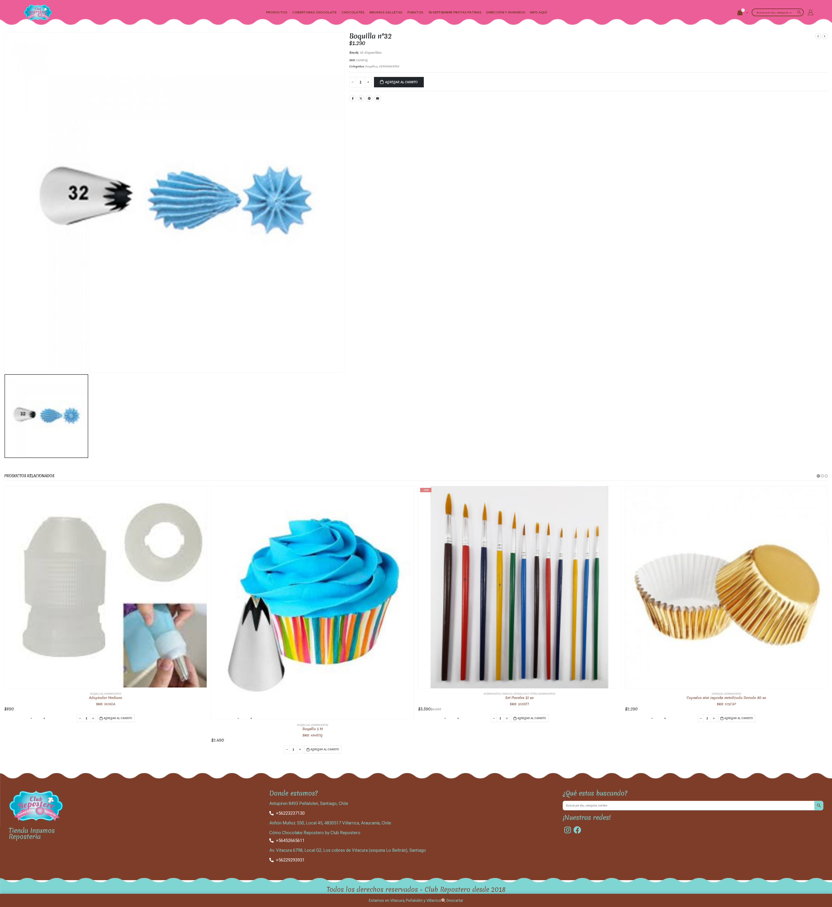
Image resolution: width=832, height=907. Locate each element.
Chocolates (352, 12)
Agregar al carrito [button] (118, 718)
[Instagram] (567, 830)
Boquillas (371, 66)
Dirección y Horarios (505, 12)
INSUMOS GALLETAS (385, 12)
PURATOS (415, 12)
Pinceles (507, 693)
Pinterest (369, 98)
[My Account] (810, 12)
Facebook (352, 98)
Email (377, 98)
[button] (818, 476)
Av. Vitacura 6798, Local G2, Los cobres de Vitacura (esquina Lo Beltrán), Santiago (347, 850)
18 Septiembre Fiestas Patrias (454, 12)
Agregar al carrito (401, 82)
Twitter (361, 98)
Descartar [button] (455, 900)
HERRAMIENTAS (389, 66)
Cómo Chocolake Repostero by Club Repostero (314, 832)
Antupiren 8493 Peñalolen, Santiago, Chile (308, 803)
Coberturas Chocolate (314, 12)
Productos (276, 12)
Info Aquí (538, 12)
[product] (106, 587)
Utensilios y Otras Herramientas (534, 693)
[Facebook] (577, 830)
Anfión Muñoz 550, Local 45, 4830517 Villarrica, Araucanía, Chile (330, 823)
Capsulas (717, 693)
